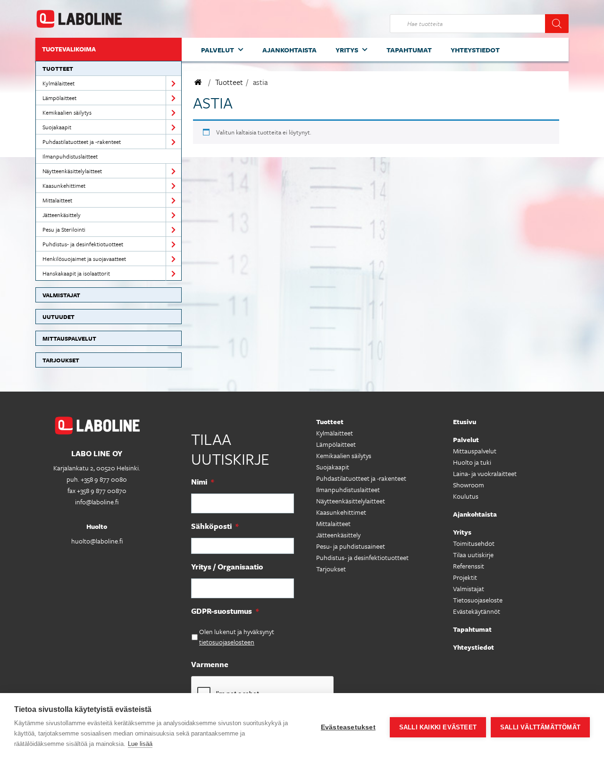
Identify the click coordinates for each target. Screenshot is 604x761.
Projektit (465, 577)
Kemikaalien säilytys (67, 112)
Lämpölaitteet (59, 97)
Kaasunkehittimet (63, 185)
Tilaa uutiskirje (473, 555)
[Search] (557, 23)
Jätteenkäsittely (61, 214)
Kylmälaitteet (58, 83)
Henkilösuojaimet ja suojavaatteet (84, 258)
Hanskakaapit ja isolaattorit (76, 273)
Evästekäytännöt (476, 611)
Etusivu (464, 421)
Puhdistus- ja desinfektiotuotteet (82, 244)
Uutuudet (58, 316)
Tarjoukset (60, 360)
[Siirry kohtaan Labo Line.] (198, 82)
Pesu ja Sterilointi (63, 229)
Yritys (347, 50)
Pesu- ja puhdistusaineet (350, 546)
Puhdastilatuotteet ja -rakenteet (81, 141)
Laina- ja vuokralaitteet (485, 473)
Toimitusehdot (474, 543)
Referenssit (468, 566)
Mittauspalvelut (69, 338)
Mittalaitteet (57, 200)
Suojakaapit (56, 127)
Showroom (468, 485)
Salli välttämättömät (540, 727)
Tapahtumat (409, 50)
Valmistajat (61, 295)
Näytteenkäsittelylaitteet (72, 171)
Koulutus (465, 496)
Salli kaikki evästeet (438, 727)
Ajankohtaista (289, 50)
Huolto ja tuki (472, 462)
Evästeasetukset (348, 727)
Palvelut (217, 50)
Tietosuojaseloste (478, 600)
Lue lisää (140, 743)
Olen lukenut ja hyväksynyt (236, 637)
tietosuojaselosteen (226, 642)
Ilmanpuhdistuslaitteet (70, 156)
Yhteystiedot (475, 50)
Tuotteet (57, 68)
